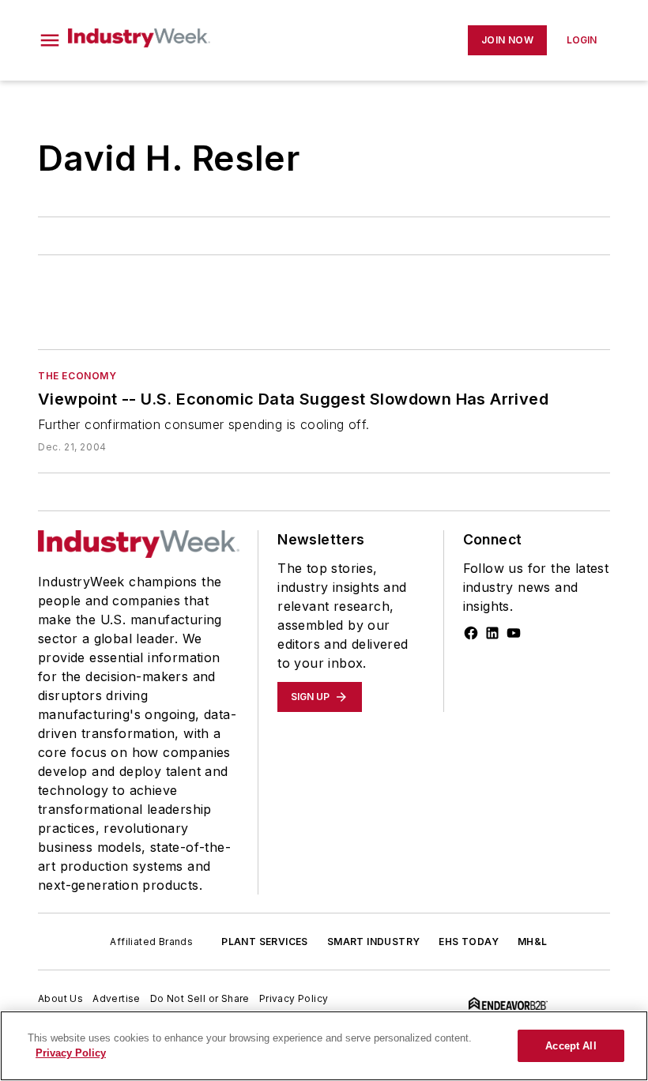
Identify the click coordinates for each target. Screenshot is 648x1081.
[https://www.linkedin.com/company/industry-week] (492, 633)
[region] (324, 1046)
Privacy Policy (294, 998)
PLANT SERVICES (264, 941)
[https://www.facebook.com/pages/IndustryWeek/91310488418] (471, 633)
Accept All (570, 1046)
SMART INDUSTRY (373, 941)
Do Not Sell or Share (200, 998)
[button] (50, 40)
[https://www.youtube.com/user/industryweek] (514, 633)
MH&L (533, 941)
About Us (60, 998)
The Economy (77, 376)
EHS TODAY (469, 941)
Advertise (116, 998)
